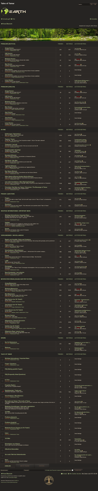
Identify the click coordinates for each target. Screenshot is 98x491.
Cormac (78, 108)
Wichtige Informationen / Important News (15, 211)
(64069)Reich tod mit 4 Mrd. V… (82, 342)
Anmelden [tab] (8, 466)
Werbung (7, 347)
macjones (79, 204)
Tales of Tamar (6, 354)
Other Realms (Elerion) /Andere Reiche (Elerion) (19, 176)
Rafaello (13, 71)
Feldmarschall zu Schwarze (83, 145)
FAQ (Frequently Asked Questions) (15, 374)
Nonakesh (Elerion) (10, 155)
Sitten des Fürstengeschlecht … (83, 166)
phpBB (8, 475)
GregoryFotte (80, 440)
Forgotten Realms (10, 385)
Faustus (13, 263)
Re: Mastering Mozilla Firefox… (82, 412)
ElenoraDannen (80, 251)
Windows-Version (10, 58)
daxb (78, 53)
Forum (7, 255)
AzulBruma (79, 306)
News (6, 460)
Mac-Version (8, 64)
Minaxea (79, 171)
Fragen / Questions (8, 194)
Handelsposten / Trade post (13, 390)
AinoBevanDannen (81, 266)
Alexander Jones (81, 102)
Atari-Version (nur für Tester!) (13, 299)
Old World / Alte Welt (11, 160)
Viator (78, 167)
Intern (3, 338)
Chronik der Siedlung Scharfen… (83, 187)
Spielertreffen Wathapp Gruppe (82, 250)
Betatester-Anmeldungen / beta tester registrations (20, 406)
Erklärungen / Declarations (13, 134)
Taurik (78, 256)
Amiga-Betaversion (10, 283)
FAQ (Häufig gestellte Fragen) (13, 369)
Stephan (13, 82)
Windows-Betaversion (11, 288)
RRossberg (79, 123)
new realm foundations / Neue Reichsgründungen (19, 182)
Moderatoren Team (14, 50)
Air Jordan (79, 413)
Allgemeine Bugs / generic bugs (14, 331)
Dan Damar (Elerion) (11, 171)
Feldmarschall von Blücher (83, 240)
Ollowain (79, 134)
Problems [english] (8, 86)
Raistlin (78, 349)
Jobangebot (78, 150)
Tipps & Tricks (9, 245)
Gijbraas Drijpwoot (81, 140)
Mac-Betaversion (10, 294)
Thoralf (78, 177)
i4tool (78, 408)
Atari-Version (9, 69)
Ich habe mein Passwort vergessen (53, 470)
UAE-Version (8, 53)
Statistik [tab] (41, 466)
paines (17, 82)
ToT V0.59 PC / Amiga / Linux (82, 222)
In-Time (3, 129)
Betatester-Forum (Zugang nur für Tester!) (16, 279)
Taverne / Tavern (10, 139)
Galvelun (79, 343)
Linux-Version (9, 80)
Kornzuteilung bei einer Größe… (83, 107)
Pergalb (78, 245)
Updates (7, 222)
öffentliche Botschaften (12, 449)
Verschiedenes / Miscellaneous (12, 235)
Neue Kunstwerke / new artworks (14, 272)
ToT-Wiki (7, 411)
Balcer (12, 109)
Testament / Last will (11, 144)
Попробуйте (78, 438)
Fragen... (7, 198)
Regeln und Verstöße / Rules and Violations (18, 239)
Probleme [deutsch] (8, 44)
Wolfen (78, 59)
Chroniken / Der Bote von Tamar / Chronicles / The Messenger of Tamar (26, 187)
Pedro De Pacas (80, 81)
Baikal (78, 48)
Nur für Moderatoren (11, 342)
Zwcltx (78, 392)
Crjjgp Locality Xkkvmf (80, 390)
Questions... (8, 204)
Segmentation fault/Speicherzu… (83, 310)
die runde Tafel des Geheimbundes (15, 454)
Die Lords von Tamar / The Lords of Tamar (17, 401)
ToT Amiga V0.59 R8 (80, 326)
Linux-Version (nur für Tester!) (14, 310)
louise (78, 456)
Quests (7, 228)
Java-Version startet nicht (81, 305)
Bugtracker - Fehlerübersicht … (82, 299)
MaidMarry (79, 155)
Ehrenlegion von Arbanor (12, 443)
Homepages (8, 266)
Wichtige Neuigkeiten (80, 215)
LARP (6, 261)
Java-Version (9, 74)
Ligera (78, 198)
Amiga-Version (9, 48)
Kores (78, 321)
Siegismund (79, 188)
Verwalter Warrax (81, 151)
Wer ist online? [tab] (25, 466)
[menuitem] (13, 19)
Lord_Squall (14, 317)
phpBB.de (16, 480)
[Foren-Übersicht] (13, 10)
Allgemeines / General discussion (15, 320)
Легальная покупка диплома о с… (84, 385)
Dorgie (13, 77)
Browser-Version (10, 315)
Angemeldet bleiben (67, 470)
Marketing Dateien (79, 348)
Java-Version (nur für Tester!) (13, 304)
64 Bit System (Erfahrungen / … (82, 80)
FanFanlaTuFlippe (13, 477)
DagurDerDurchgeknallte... (81, 182)
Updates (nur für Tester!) (12, 326)
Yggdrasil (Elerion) (10, 166)
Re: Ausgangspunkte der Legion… (83, 454)
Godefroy (79, 300)
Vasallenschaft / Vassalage (13, 150)
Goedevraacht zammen (80, 139)
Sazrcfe (78, 386)
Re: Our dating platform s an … (82, 406)
